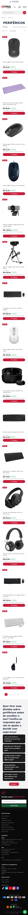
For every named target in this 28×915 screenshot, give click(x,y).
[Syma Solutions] (6, 6)
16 (18, 694)
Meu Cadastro (5, 879)
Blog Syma (4, 818)
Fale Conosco (5, 824)
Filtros (6, 27)
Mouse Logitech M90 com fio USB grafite (14, 185)
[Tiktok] (3, 888)
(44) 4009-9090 (6, 844)
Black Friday (5, 831)
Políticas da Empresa (7, 827)
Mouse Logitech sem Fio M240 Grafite (13, 62)
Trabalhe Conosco (6, 820)
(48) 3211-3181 (5, 854)
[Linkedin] (6, 888)
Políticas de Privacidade (8, 829)
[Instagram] (13, 888)
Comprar (14, 72)
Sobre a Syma (5, 816)
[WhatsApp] (25, 912)
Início (4, 17)
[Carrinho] (19, 7)
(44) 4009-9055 (7, 860)
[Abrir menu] (24, 7)
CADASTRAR (14, 805)
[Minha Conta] (14, 7)
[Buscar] (24, 12)
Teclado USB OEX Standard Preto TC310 (13, 432)
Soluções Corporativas (7, 822)
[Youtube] (10, 888)
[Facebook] (17, 888)
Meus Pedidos (5, 882)
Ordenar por (4, 30)
